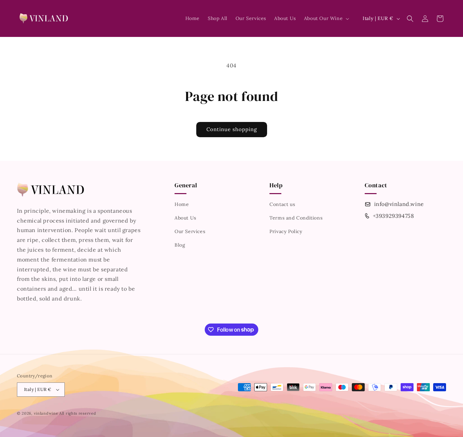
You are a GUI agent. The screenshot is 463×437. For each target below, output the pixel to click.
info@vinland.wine (399, 204)
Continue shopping (231, 129)
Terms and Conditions (295, 218)
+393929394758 (393, 215)
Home (182, 204)
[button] (326, 18)
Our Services (190, 231)
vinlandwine (46, 413)
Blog (180, 245)
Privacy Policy (285, 231)
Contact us (282, 204)
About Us (185, 218)
